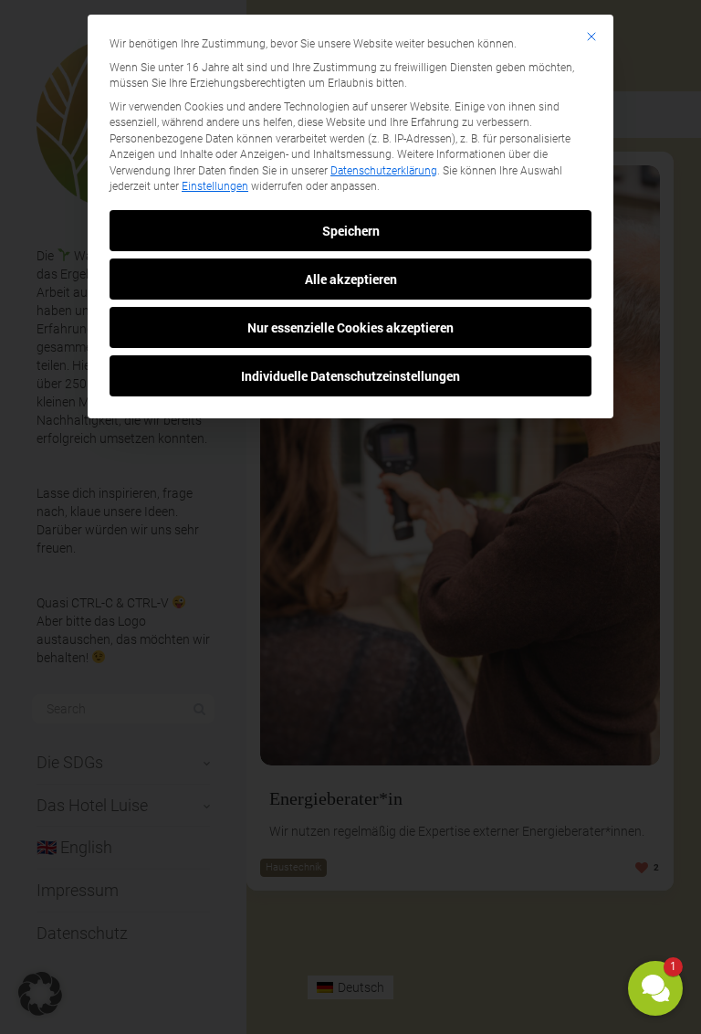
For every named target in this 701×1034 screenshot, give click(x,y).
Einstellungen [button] (215, 186)
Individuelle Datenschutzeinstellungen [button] (350, 376)
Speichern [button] (351, 230)
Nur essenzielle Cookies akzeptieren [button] (350, 327)
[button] (655, 988)
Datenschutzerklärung (383, 170)
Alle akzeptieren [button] (351, 279)
